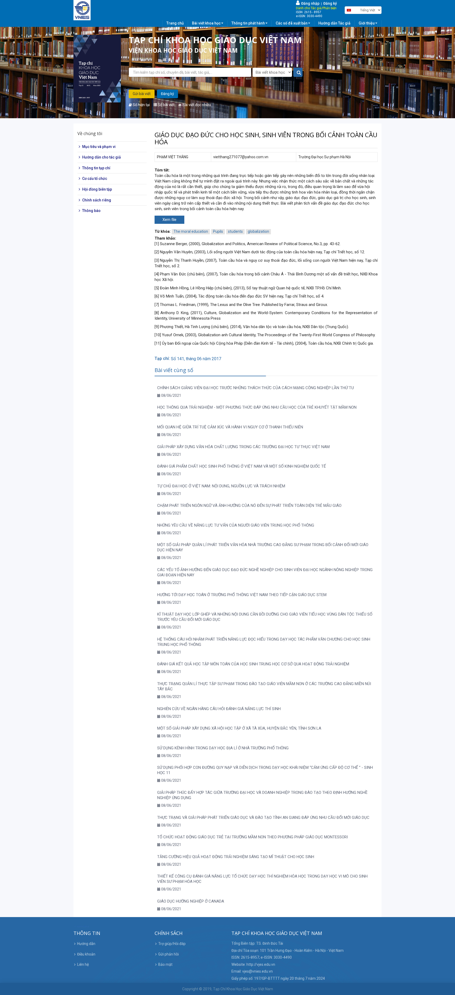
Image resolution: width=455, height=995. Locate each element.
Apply (298, 72)
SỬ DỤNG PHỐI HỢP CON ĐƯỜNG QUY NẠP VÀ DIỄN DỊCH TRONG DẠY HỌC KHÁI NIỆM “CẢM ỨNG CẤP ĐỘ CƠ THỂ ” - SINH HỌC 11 (265, 770)
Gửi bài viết (142, 94)
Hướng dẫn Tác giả (334, 23)
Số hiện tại (141, 105)
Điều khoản (86, 954)
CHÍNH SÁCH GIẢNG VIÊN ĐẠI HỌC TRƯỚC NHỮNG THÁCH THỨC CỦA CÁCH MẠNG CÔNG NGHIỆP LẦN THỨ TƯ (255, 387)
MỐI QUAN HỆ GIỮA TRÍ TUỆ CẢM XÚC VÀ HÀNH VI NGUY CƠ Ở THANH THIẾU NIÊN (230, 427)
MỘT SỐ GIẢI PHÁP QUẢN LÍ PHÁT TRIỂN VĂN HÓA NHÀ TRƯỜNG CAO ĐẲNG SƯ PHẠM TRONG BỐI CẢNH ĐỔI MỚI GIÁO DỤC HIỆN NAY (262, 547)
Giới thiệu (367, 23)
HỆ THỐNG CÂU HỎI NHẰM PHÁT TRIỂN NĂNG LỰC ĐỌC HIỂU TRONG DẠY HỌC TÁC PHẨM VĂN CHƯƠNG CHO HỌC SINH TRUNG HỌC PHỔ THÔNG (263, 642)
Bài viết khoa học (206, 23)
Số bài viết (166, 105)
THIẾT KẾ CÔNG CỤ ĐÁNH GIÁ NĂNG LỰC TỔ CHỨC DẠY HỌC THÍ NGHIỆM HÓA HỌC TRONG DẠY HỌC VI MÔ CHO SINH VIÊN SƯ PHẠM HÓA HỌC (262, 879)
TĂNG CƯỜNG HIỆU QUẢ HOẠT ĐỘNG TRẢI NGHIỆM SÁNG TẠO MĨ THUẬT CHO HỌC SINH (235, 856)
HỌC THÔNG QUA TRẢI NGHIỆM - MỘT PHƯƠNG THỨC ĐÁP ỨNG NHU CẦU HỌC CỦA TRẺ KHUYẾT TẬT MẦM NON (257, 407)
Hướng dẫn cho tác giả (101, 157)
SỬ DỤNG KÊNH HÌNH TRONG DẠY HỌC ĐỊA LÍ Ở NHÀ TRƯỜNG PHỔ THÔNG (223, 748)
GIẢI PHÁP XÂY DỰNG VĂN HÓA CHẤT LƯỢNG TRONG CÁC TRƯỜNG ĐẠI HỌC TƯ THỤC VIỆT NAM (243, 446)
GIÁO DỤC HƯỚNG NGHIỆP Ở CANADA (190, 901)
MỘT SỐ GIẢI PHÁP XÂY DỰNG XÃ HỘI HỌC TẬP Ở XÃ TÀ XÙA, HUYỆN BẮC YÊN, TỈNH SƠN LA (239, 728)
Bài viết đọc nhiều (196, 105)
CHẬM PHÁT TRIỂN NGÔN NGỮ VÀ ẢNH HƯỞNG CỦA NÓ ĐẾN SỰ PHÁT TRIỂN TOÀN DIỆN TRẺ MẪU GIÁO (249, 505)
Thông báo (91, 211)
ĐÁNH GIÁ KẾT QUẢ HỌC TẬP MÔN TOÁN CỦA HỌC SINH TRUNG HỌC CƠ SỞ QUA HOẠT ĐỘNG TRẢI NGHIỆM (253, 664)
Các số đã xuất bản (292, 23)
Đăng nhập (309, 3)
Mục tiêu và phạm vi (99, 147)
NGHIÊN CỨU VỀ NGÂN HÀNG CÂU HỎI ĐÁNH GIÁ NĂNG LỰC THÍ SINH (219, 708)
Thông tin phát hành (248, 23)
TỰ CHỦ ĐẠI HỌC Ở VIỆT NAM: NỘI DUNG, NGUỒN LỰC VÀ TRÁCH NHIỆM (221, 486)
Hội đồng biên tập (97, 189)
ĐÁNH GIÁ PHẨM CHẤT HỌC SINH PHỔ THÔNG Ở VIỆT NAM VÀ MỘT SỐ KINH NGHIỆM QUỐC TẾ (241, 466)
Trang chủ (175, 23)
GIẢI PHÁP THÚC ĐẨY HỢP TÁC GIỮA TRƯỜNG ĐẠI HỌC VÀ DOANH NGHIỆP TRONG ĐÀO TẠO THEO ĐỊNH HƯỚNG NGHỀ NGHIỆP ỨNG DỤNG (262, 795)
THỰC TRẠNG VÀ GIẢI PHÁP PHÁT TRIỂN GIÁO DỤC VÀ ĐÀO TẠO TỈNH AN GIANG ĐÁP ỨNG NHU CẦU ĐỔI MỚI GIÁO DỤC (263, 817)
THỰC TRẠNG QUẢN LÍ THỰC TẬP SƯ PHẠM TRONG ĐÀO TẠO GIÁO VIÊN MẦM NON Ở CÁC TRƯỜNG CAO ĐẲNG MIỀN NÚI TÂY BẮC (264, 686)
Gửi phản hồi (168, 954)
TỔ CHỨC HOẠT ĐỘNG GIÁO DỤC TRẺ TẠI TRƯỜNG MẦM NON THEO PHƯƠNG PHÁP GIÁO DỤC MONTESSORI (252, 837)
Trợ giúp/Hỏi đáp (172, 944)
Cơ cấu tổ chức (94, 179)
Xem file (169, 219)
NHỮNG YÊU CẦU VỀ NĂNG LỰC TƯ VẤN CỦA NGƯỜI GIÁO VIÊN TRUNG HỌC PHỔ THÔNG (235, 525)
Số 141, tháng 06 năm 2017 (196, 358)
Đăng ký (330, 3)
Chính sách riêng (96, 200)
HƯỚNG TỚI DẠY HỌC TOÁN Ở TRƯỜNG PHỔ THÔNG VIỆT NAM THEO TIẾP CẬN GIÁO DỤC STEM (242, 594)
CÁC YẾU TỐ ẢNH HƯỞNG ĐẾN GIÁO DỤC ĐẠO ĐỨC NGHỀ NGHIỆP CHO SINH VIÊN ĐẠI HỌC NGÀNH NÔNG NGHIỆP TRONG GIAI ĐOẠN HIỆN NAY (265, 572)
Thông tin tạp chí (96, 168)
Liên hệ (83, 964)
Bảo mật (165, 964)
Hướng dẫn (86, 944)
